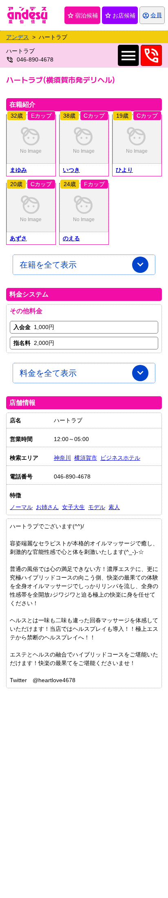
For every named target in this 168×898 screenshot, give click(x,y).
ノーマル (21, 507)
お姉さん (47, 507)
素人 (114, 507)
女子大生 (73, 507)
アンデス (17, 37)
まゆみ (18, 170)
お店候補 (119, 15)
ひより (124, 170)
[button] (31, 139)
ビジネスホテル (120, 457)
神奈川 (62, 457)
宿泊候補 (82, 15)
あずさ (18, 238)
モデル (96, 507)
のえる (71, 238)
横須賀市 (85, 457)
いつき (71, 170)
